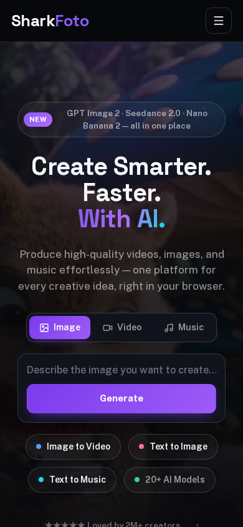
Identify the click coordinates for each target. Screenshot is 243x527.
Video (129, 327)
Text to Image (178, 446)
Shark (49, 20)
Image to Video (78, 446)
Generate (121, 398)
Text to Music (77, 480)
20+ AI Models (175, 480)
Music (191, 327)
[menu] (219, 20)
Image (67, 327)
